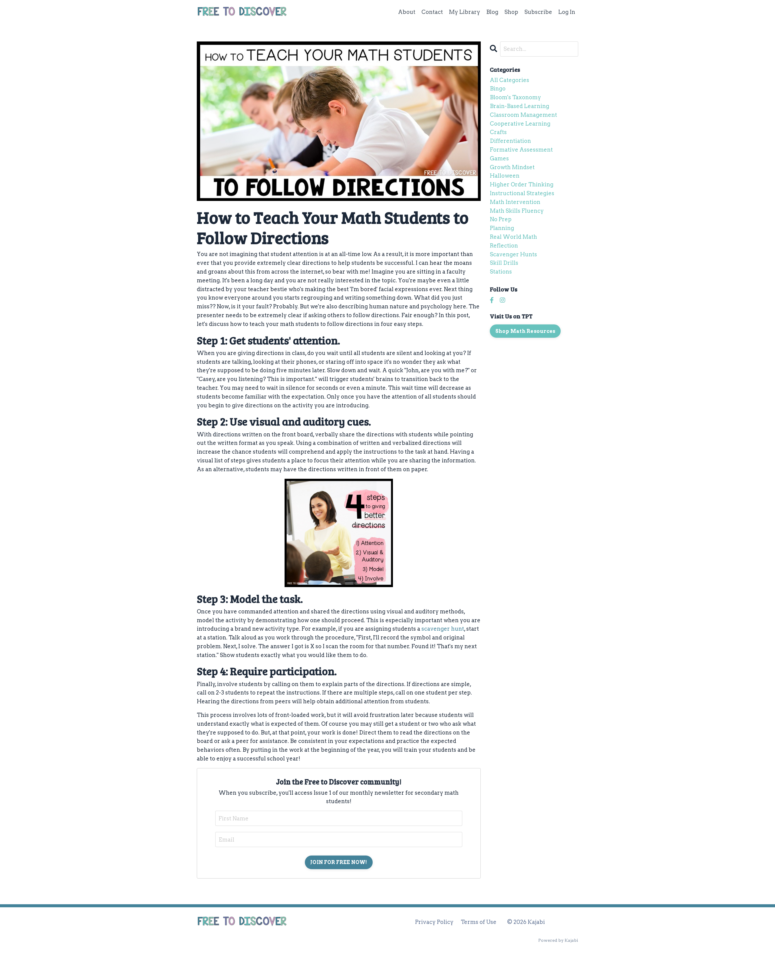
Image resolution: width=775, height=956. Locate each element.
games (499, 158)
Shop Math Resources (525, 331)
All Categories (509, 80)
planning (502, 228)
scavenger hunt (442, 629)
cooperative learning (520, 123)
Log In (566, 12)
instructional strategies (522, 193)
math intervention (515, 202)
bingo (498, 88)
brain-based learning (519, 106)
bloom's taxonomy (515, 97)
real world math (513, 237)
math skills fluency (517, 211)
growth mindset (512, 167)
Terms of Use (478, 922)
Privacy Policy (434, 922)
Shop (511, 12)
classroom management (523, 115)
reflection (504, 245)
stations (501, 271)
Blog (492, 12)
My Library (464, 12)
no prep (501, 219)
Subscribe (538, 12)
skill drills (504, 263)
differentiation (510, 141)
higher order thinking (521, 184)
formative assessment (521, 149)
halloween (504, 175)
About (406, 12)
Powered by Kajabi (558, 940)
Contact (432, 12)
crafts (498, 132)
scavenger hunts (513, 254)
